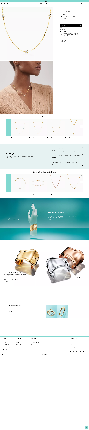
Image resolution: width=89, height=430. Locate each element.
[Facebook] (74, 351)
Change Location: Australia (7, 354)
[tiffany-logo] (44, 4)
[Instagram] (70, 351)
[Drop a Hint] (60, 20)
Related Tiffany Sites (34, 338)
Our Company (18, 338)
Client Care (4, 338)
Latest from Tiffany (73, 338)
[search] (1, 3)
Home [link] (54, 6)
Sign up (73, 347)
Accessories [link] (60, 6)
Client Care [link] (10, 3)
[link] (4, 3)
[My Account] (81, 3)
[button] (1, 3)
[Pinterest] (77, 351)
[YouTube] (83, 351)
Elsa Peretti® (62, 14)
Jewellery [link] (31, 6)
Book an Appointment (75, 3)
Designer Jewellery (65, 11)
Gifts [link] (66, 6)
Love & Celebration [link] (39, 6)
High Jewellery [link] (24, 6)
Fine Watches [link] (48, 6)
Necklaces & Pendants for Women (72, 11)
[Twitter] (80, 351)
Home (61, 11)
